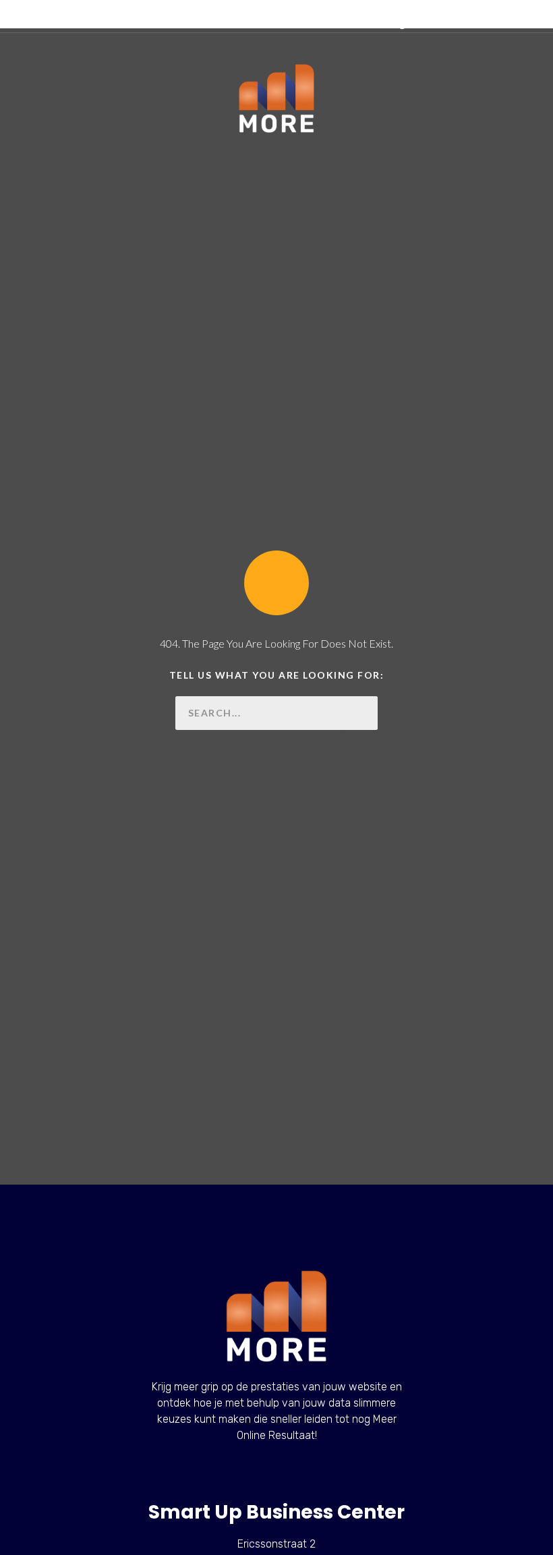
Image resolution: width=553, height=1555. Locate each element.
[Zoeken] (361, 713)
